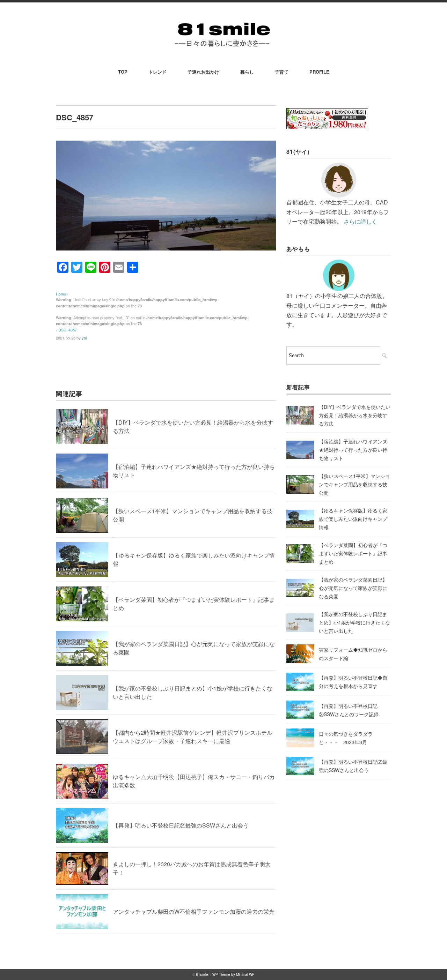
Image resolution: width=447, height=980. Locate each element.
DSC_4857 (67, 329)
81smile (202, 974)
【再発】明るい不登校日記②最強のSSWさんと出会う (181, 825)
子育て (281, 71)
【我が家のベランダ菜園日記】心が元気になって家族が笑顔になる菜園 (353, 588)
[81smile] (223, 21)
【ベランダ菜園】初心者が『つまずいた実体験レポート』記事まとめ (353, 553)
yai (84, 338)
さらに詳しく (360, 221)
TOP (122, 71)
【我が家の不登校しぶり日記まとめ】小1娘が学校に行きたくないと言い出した (354, 622)
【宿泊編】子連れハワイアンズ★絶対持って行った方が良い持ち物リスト (353, 450)
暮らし (247, 71)
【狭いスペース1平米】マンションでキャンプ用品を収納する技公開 (354, 484)
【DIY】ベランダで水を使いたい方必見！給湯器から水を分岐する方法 (354, 415)
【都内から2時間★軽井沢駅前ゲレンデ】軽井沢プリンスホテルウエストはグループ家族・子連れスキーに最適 (192, 736)
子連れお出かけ (203, 71)
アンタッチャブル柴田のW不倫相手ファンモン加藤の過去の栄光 (193, 911)
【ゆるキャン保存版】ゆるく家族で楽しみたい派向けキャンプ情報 (353, 519)
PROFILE (319, 71)
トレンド (157, 71)
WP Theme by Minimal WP (233, 974)
